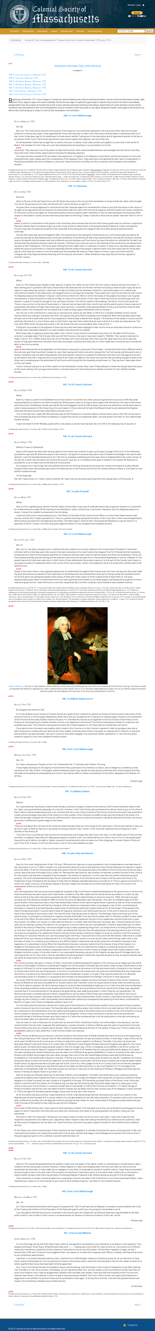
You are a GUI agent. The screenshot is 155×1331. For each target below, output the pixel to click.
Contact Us (132, 1325)
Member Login (134, 5)
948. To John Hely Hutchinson (77, 853)
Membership (67, 31)
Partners (80, 31)
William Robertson (16, 686)
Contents (15, 40)
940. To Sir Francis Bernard (77, 269)
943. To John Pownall (77, 491)
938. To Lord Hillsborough (77, 115)
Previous (19, 54)
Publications (28, 31)
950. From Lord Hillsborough (77, 1191)
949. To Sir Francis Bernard (77, 1152)
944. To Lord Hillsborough (77, 533)
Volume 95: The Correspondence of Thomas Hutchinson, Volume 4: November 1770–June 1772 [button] (67, 40)
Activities (14, 31)
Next (138, 54)
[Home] (53, 14)
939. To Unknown (77, 186)
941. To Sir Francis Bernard (77, 384)
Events (54, 31)
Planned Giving (95, 31)
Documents (42, 31)
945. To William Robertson (76, 698)
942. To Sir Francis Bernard (77, 436)
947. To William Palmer (77, 791)
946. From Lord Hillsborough (77, 749)
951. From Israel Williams (77, 1232)
